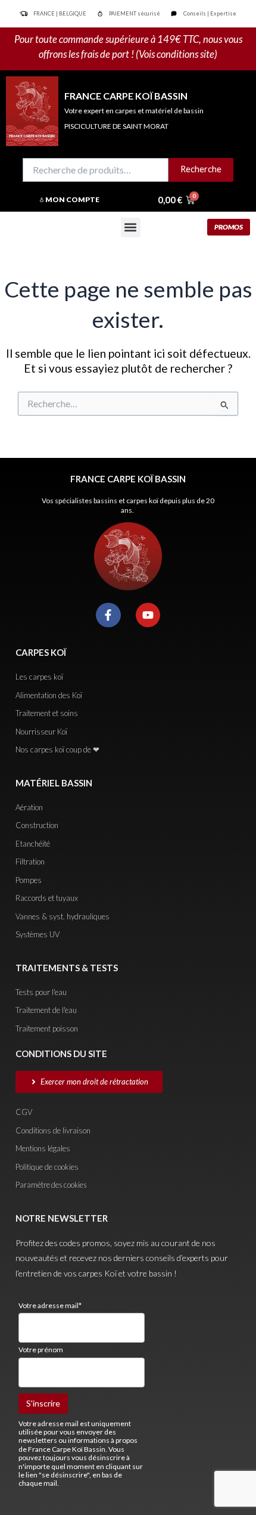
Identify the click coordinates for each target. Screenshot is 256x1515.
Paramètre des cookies (51, 1184)
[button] (131, 227)
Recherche (200, 169)
